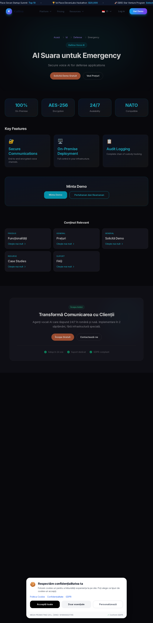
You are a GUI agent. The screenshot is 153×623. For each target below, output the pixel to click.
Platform (44, 11)
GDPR (68, 596)
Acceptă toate (45, 604)
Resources (75, 11)
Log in (121, 11)
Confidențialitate (55, 596)
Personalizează (108, 604)
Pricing (60, 11)
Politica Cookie (37, 596)
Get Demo (138, 11)
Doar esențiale (76, 604)
